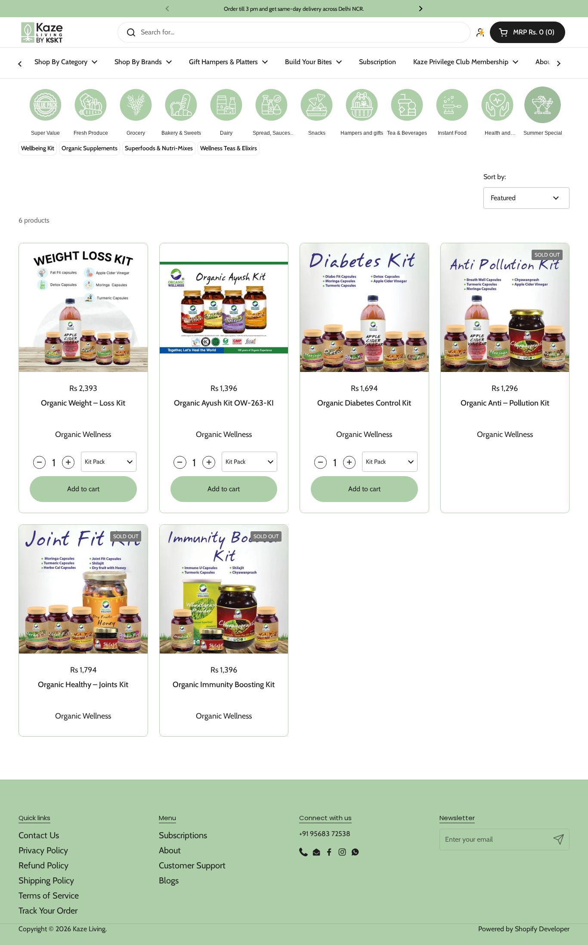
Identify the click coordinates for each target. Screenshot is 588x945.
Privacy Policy (43, 850)
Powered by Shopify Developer (523, 929)
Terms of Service (49, 895)
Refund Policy (43, 865)
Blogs (169, 880)
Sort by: (494, 177)
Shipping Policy (46, 880)
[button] (527, 32)
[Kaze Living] (42, 32)
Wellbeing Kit (37, 148)
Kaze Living (89, 929)
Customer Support (192, 865)
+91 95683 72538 (324, 834)
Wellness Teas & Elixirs (228, 148)
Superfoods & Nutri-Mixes (159, 148)
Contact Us (39, 835)
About (170, 850)
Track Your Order (48, 910)
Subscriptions (183, 835)
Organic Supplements (90, 148)
